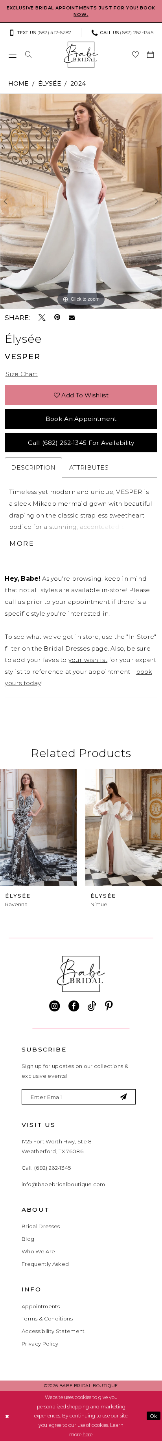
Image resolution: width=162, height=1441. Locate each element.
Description (33, 467)
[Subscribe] (124, 1096)
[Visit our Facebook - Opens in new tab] (73, 1006)
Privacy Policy (40, 1343)
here (87, 1434)
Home (18, 83)
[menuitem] (42, 33)
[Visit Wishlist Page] (135, 54)
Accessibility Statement (53, 1331)
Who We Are (38, 1251)
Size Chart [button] (22, 374)
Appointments (41, 1306)
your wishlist (88, 660)
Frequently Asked (45, 1264)
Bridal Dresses (41, 1226)
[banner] (81, 55)
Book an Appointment (81, 418)
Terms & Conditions (47, 1318)
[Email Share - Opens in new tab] (72, 318)
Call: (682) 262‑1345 (46, 1168)
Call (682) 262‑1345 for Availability (81, 442)
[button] (12, 54)
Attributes (89, 467)
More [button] (21, 543)
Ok (153, 1416)
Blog (28, 1239)
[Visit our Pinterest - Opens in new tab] (109, 1006)
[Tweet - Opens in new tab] (42, 317)
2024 (78, 83)
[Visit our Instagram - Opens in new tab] (54, 1006)
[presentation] (40, 828)
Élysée (49, 83)
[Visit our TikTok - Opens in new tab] (91, 1006)
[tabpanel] (81, 201)
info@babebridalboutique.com (63, 1184)
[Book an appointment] (150, 54)
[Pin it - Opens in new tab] (57, 317)
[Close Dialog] (7, 1416)
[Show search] (28, 54)
